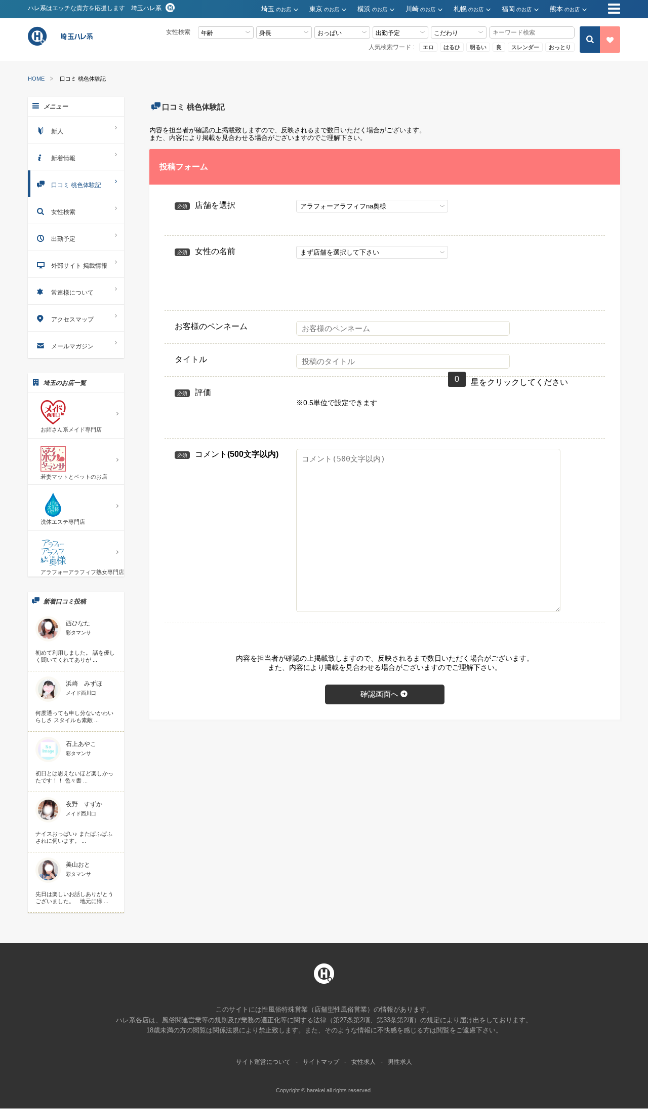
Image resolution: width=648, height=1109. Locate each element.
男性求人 (400, 1061)
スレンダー (525, 47)
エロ (428, 47)
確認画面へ (379, 694)
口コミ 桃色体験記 (76, 185)
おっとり (560, 47)
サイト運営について (263, 1061)
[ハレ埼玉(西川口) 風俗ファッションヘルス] (62, 44)
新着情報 (63, 158)
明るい (478, 47)
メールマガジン (72, 346)
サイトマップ (321, 1061)
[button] (285, 9)
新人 (57, 131)
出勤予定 (63, 238)
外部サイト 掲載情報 (79, 265)
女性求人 (363, 1061)
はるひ (451, 47)
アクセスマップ (72, 319)
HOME (36, 79)
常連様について (72, 292)
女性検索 (63, 212)
